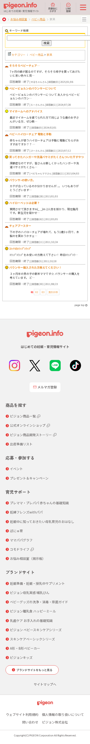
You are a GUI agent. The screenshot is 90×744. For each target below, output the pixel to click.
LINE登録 (68, 9)
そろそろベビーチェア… (24, 65)
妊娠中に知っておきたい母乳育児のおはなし (42, 521)
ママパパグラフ (21, 540)
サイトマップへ (45, 684)
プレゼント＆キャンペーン (29, 478)
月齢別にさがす (52, 9)
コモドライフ (19, 549)
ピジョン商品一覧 (23, 416)
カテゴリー (18, 55)
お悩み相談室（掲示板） (27, 558)
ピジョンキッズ (21, 657)
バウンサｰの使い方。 (22, 180)
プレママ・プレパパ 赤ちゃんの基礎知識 (39, 503)
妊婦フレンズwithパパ (26, 512)
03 (43, 292)
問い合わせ (30, 722)
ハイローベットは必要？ (24, 203)
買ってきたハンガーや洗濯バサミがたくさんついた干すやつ (46, 157)
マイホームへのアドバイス (25, 111)
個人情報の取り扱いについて (63, 714)
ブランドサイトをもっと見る (34, 670)
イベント (16, 468)
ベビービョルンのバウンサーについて (32, 88)
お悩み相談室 (18, 19)
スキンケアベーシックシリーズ (32, 639)
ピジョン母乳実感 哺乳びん (29, 592)
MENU (84, 19)
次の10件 (53, 292)
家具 (49, 55)
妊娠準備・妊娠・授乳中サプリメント (37, 583)
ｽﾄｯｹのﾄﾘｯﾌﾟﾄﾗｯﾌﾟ (20, 248)
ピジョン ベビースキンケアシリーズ (36, 629)
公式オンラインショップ (27, 425)
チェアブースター (20, 226)
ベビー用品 (38, 19)
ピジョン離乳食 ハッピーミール (33, 611)
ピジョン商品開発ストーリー (31, 434)
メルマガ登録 (47, 387)
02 (36, 292)
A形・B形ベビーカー (25, 648)
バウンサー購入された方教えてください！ (35, 267)
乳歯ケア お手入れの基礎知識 (31, 620)
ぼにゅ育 (16, 530)
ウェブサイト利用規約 (22, 714)
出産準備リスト (21, 444)
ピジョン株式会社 (55, 722)
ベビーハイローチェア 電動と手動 (30, 134)
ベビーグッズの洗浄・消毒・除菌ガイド (39, 602)
